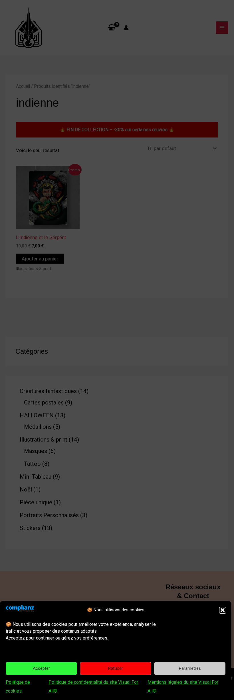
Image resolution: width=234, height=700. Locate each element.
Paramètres (190, 668)
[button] (222, 610)
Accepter (41, 668)
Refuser (115, 668)
